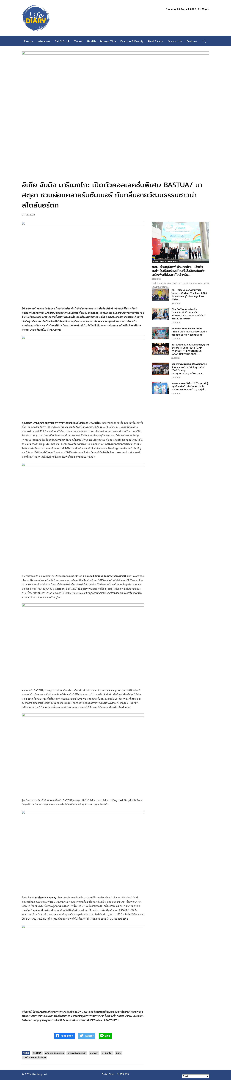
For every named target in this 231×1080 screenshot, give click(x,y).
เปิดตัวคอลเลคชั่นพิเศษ (34, 1057)
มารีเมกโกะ (107, 1053)
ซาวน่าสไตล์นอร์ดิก (77, 1053)
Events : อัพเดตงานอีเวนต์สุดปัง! (165, 261)
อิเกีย (118, 1053)
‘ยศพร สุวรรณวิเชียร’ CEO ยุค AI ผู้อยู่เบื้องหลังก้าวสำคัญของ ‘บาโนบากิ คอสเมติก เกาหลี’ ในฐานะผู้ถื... (189, 386)
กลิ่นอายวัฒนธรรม (54, 1053)
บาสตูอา (94, 1053)
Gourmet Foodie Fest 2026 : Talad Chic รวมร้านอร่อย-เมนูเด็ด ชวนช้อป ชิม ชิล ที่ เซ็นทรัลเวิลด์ (189, 332)
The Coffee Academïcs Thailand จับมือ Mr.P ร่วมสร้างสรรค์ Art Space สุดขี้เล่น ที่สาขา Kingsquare (188, 314)
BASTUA (37, 1053)
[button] (204, 41)
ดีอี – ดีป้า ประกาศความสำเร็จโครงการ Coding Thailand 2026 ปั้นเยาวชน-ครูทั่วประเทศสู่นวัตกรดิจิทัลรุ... (189, 294)
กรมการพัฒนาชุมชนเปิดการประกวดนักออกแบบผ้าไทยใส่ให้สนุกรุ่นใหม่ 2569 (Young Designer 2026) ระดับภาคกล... (189, 368)
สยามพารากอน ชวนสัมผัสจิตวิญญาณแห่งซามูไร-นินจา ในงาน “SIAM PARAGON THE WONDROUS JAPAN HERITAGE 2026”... (190, 349)
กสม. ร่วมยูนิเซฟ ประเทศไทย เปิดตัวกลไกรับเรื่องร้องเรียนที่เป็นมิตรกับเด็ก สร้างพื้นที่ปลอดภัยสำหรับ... (178, 270)
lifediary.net (40, 1074)
